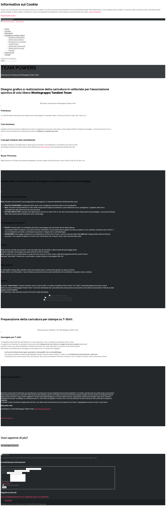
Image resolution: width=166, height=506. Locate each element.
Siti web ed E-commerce (17, 42)
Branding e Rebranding (16, 37)
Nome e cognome (8, 471)
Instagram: (27, 497)
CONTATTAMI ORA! (10, 445)
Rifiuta (3, 15)
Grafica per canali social (16, 46)
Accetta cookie (10, 15)
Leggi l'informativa (95, 12)
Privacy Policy (42, 504)
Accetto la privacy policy (11, 485)
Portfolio (11, 50)
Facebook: (9, 497)
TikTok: (43, 497)
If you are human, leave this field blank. (14, 469)
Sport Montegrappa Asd (43, 409)
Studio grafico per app (16, 48)
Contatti (7, 55)
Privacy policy (6, 483)
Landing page (13, 44)
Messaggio (6, 481)
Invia (4, 487)
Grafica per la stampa (16, 40)
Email (4, 473)
